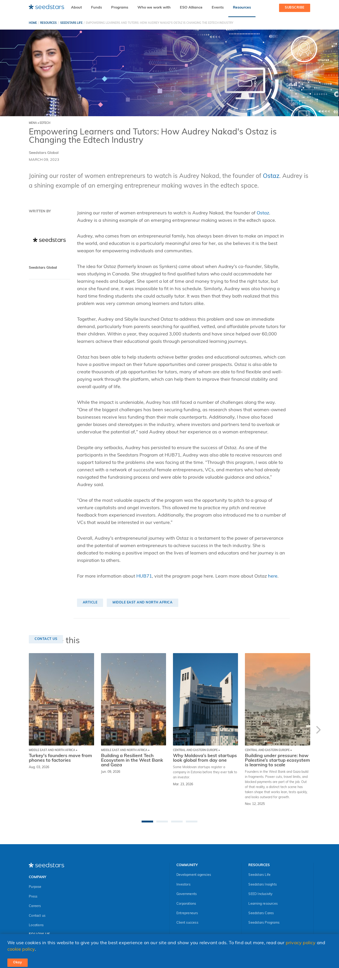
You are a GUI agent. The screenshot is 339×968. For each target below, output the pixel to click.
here (272, 576)
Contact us (37, 916)
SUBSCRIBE (294, 7)
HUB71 (144, 576)
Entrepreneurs (187, 913)
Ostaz (271, 176)
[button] (147, 821)
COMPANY (37, 877)
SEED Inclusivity (260, 894)
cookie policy (21, 949)
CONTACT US (46, 639)
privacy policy (301, 943)
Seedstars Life (259, 875)
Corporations (186, 904)
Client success (187, 923)
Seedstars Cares (261, 913)
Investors (183, 884)
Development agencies (193, 875)
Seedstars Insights (262, 884)
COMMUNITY (187, 865)
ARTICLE (90, 602)
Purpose (35, 887)
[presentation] (318, 730)
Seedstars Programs (264, 923)
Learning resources (263, 904)
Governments (186, 894)
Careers (35, 906)
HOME (33, 23)
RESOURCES (48, 23)
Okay (17, 962)
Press (33, 896)
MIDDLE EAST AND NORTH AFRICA (142, 602)
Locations (36, 925)
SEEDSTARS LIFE (71, 23)
